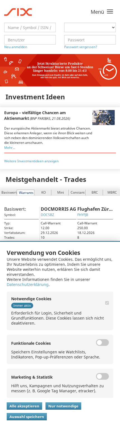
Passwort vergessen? (80, 46)
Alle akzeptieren (24, 406)
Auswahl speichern (26, 416)
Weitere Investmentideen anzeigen (31, 161)
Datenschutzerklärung (28, 284)
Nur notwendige (63, 406)
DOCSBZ (47, 214)
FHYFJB (82, 214)
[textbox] (30, 27)
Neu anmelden (15, 46)
